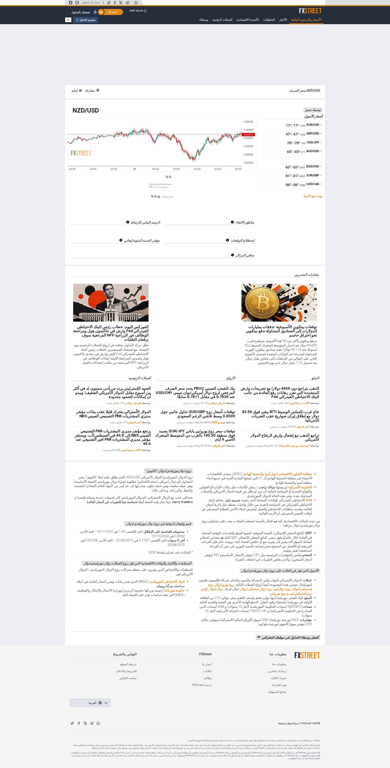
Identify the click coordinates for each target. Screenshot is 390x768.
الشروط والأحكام (126, 671)
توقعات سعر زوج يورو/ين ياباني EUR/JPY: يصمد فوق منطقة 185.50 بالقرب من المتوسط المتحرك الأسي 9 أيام (195, 435)
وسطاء (203, 20)
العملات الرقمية (222, 20)
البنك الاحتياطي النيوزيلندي (166, 582)
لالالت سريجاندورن (131, 449)
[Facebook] (115, 2)
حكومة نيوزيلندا (174, 590)
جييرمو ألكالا (218, 422)
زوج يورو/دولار (224, 585)
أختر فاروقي (134, 422)
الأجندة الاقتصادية (248, 20)
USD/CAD (312, 184)
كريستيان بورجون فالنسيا (296, 445)
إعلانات (207, 671)
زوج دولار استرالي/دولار (256, 589)
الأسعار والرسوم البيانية (306, 20)
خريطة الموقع (128, 664)
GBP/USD (313, 133)
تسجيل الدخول (80, 12)
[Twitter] (120, 2)
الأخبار (283, 20)
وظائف (207, 678)
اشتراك (112, 12)
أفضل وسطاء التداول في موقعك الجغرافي (289, 637)
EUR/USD (313, 125)
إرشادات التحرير (277, 671)
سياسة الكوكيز (128, 678)
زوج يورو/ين (278, 593)
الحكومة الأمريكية (300, 487)
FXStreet (315, 8)
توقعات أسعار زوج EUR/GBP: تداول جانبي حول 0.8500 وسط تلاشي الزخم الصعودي (197, 413)
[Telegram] (127, 2)
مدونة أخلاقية (279, 678)
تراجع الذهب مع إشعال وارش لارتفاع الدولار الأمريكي (284, 437)
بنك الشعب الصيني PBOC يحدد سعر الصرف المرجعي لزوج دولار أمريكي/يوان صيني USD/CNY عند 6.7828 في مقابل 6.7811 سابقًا (195, 392)
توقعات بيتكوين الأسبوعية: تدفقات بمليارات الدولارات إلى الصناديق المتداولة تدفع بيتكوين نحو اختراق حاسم (281, 331)
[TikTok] (108, 2)
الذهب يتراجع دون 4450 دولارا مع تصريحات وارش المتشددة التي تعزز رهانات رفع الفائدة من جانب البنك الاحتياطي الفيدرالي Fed (280, 392)
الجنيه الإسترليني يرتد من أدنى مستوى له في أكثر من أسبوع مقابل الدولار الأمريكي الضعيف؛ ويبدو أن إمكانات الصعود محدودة (112, 392)
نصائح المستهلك (277, 691)
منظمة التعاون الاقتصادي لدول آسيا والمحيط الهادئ (277, 474)
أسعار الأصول (313, 116)
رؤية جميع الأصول (312, 195)
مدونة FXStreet (202, 685)
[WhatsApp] (136, 2)
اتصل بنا (207, 664)
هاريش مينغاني (133, 403)
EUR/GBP (313, 175)
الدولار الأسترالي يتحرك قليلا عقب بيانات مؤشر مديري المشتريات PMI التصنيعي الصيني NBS (113, 413)
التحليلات (269, 20)
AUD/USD (312, 151)
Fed (309, 500)
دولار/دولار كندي (212, 589)
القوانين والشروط (125, 654)
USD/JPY (313, 142)
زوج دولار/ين (282, 589)
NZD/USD (86, 110)
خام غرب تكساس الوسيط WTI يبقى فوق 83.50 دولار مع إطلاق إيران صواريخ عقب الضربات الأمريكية (280, 416)
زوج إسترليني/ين (300, 593)
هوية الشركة (279, 685)
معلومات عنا (278, 654)
